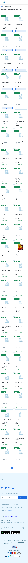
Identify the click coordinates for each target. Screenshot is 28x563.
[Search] (23, 2)
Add (7, 31)
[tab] (14, 475)
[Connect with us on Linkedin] (13, 488)
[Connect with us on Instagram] (2, 488)
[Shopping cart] (26, 2)
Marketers (5, 6)
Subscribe (22, 497)
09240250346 (9, 510)
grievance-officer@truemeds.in (11, 516)
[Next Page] (16, 468)
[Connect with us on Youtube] (9, 488)
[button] (1, 2)
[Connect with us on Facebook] (6, 488)
